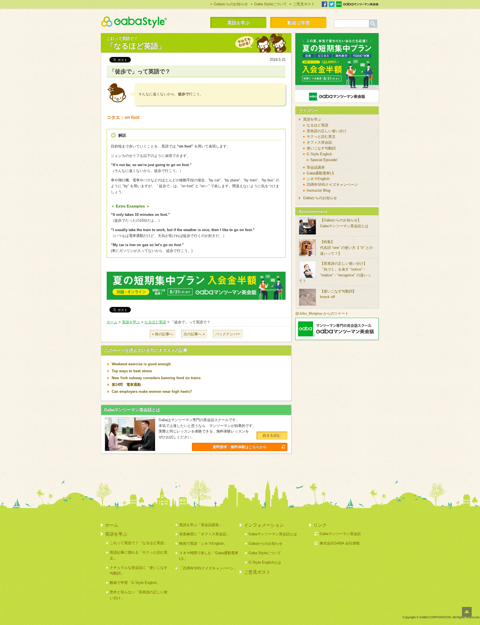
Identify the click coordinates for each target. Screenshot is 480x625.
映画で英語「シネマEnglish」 (203, 543)
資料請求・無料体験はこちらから (239, 447)
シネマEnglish (318, 179)
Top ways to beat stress (132, 371)
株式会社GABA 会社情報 (340, 543)
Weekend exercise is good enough (141, 364)
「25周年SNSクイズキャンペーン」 (208, 568)
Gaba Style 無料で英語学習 (134, 22)
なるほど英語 (155, 322)
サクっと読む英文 (321, 136)
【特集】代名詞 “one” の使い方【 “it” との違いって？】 (346, 248)
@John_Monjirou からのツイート (322, 313)
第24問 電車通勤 (126, 384)
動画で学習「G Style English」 (135, 583)
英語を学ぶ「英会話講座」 (200, 525)
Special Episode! (324, 160)
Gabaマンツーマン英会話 (357, 4)
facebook (324, 4)
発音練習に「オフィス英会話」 (204, 534)
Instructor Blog (318, 190)
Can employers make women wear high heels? (152, 391)
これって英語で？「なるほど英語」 (139, 543)
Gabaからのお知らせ (231, 4)
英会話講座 (316, 167)
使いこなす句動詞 (321, 148)
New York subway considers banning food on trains (156, 378)
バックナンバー (228, 334)
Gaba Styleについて (270, 4)
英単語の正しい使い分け (326, 131)
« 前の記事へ (162, 334)
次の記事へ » (194, 334)
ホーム (112, 322)
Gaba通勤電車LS (320, 173)
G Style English (319, 154)
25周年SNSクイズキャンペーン (332, 184)
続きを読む (272, 435)
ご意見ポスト (304, 4)
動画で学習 (298, 22)
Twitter (331, 4)
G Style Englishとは (265, 562)
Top (467, 612)
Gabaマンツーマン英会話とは (132, 409)
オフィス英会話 (319, 142)
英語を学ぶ (238, 22)
